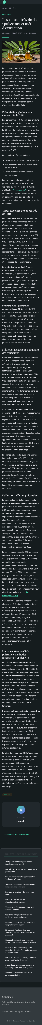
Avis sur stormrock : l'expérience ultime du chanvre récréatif (20, 878)
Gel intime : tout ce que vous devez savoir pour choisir (18, 974)
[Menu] (37, 2)
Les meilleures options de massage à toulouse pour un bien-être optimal (19, 966)
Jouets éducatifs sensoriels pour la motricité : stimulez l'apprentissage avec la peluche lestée (21, 949)
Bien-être (12, 8)
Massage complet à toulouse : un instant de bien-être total (20, 908)
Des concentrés (20, 190)
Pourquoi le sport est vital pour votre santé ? (19, 893)
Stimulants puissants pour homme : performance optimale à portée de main (20, 941)
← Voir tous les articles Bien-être (15, 835)
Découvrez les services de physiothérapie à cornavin (15, 900)
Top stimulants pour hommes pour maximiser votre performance (18, 916)
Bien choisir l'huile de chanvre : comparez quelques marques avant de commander (20, 932)
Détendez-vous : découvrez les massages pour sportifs (21, 870)
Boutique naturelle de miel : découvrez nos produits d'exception (20, 923)
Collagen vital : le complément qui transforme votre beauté (18, 862)
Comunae (7, 996)
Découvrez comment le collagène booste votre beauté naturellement (20, 958)
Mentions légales (16, 1012)
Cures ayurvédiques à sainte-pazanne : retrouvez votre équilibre (20, 885)
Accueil (4, 8)
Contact (28, 1012)
